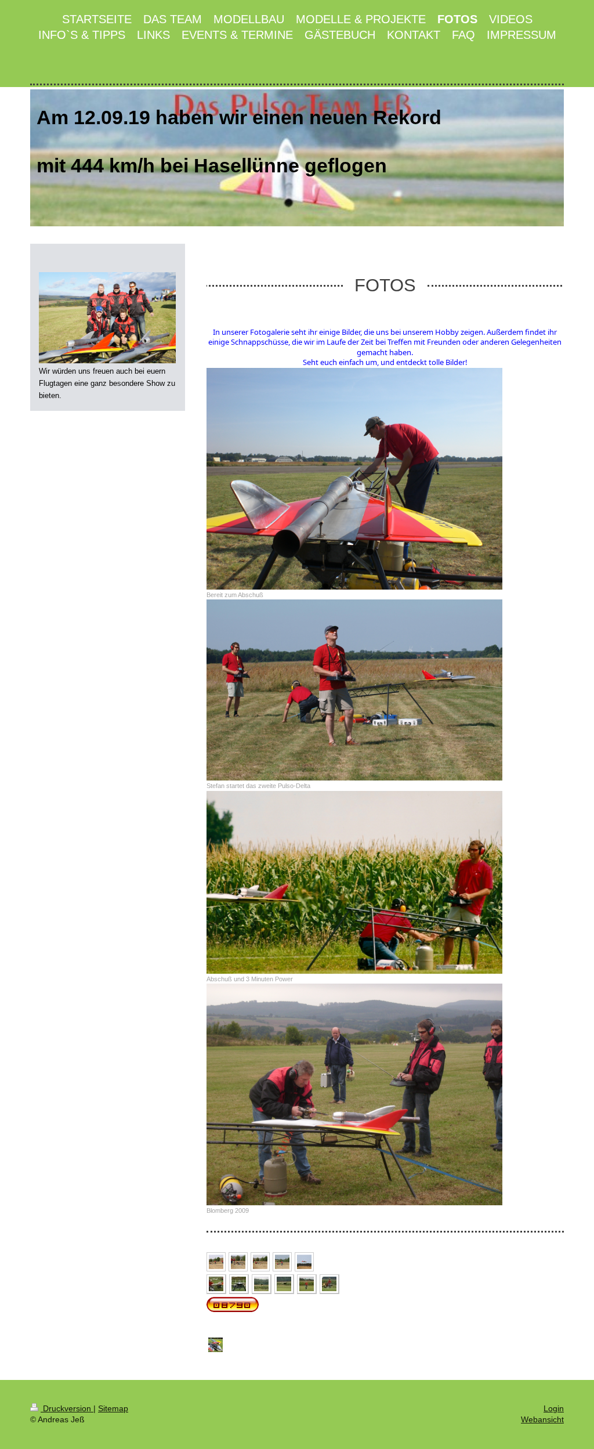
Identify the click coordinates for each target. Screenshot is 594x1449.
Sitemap (113, 1408)
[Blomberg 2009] (354, 1094)
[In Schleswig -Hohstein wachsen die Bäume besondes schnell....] (215, 1345)
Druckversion (67, 1408)
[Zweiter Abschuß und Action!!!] (282, 1262)
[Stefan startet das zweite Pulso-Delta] (354, 689)
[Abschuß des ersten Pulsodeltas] (260, 1262)
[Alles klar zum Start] (238, 1262)
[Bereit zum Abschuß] (354, 479)
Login (554, 1408)
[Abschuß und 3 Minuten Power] (354, 882)
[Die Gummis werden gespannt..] (216, 1262)
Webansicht (542, 1419)
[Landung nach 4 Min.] (304, 1262)
